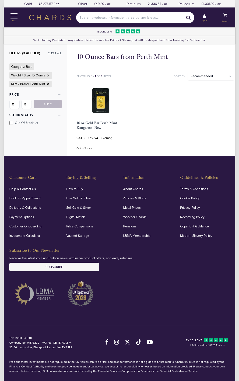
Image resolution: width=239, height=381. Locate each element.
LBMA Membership (137, 235)
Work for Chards (135, 217)
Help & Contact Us (22, 189)
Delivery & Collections (25, 207)
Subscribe (54, 267)
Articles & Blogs (134, 198)
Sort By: (180, 76)
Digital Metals (75, 217)
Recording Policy (192, 217)
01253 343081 (23, 338)
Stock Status (21, 115)
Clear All (55, 53)
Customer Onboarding (25, 226)
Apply (48, 104)
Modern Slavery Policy (196, 235)
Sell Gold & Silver (78, 207)
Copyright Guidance (194, 226)
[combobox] (135, 17)
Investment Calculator (24, 235)
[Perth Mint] (47, 84)
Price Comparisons (79, 226)
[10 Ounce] (48, 75)
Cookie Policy (190, 198)
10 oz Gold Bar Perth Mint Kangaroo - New (97, 125)
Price (14, 94)
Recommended (201, 76)
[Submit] (188, 17)
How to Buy (74, 189)
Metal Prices (132, 207)
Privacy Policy (190, 207)
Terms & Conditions (194, 189)
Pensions (130, 226)
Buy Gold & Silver (78, 198)
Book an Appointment (25, 198)
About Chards (133, 189)
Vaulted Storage (77, 235)
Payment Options (21, 217)
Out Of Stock (26, 122)
